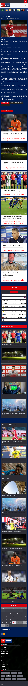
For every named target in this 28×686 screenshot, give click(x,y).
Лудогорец (14, 672)
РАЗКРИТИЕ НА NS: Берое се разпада (10, 344)
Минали (22, 291)
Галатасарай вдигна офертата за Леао (10, 601)
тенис (14, 675)
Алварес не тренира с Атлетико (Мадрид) (11, 531)
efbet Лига (19, 675)
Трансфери (8, 678)
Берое (3, 675)
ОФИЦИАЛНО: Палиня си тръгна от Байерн (12, 584)
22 (25, 619)
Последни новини (9, 425)
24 (6, 622)
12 (13, 616)
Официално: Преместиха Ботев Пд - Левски (12, 361)
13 (17, 616)
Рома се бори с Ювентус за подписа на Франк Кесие (12, 566)
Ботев (14, 678)
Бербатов (9, 675)
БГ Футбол (19, 18)
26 (13, 622)
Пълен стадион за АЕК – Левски (9, 495)
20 (17, 619)
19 (13, 619)
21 (21, 619)
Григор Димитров (21, 678)
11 (10, 616)
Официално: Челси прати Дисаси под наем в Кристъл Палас (12, 477)
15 (25, 616)
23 (3, 622)
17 (6, 619)
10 (6, 616)
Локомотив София (19, 102)
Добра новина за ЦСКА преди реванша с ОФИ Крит (12, 442)
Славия (20, 672)
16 (3, 619)
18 (10, 619)
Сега (6, 291)
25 (10, 622)
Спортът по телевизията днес (9, 396)
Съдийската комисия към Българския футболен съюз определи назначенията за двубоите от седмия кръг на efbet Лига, (13, 223)
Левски (3, 672)
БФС (3, 678)
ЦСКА (11, 102)
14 (21, 616)
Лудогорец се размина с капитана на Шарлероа (13, 459)
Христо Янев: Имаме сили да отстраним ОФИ (12, 378)
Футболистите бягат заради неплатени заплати (13, 194)
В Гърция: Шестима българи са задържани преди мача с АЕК (13, 414)
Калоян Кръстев (5, 104)
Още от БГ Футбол (7, 110)
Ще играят (14, 291)
